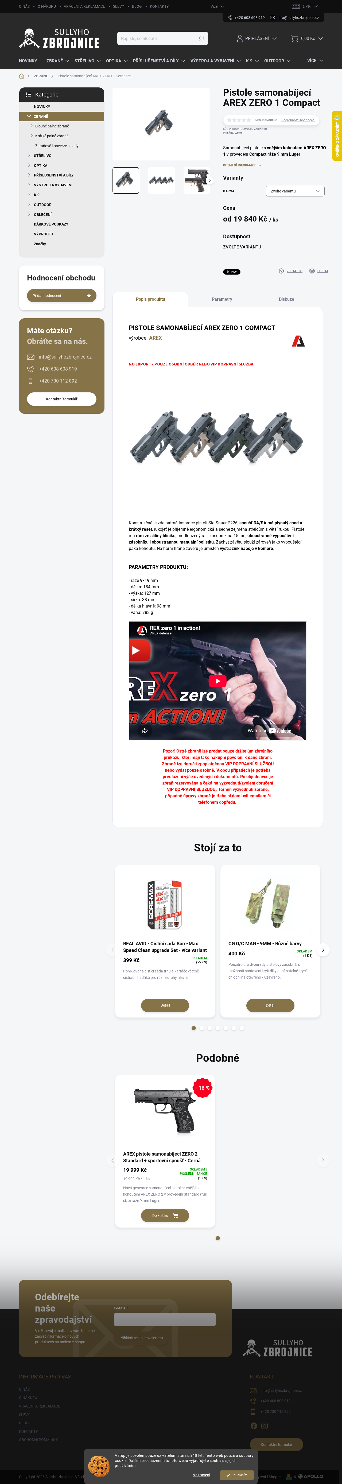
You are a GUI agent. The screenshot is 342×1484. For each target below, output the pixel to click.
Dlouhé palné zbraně (52, 126)
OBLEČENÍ (43, 214)
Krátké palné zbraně (51, 136)
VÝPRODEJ (43, 234)
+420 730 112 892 (58, 381)
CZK (307, 6)
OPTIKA (40, 165)
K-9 (37, 195)
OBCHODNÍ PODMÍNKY (38, 1440)
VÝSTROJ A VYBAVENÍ (53, 185)
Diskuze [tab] (286, 299)
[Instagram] (265, 1425)
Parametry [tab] (222, 299)
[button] (194, 1028)
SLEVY (118, 6)
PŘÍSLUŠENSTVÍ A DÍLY (54, 175)
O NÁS (24, 6)
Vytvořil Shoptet (268, 1477)
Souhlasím (239, 1475)
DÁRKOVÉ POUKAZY (51, 224)
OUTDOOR (43, 205)
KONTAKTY (159, 6)
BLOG (137, 6)
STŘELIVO (43, 156)
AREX (155, 338)
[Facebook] (254, 1425)
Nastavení (201, 1475)
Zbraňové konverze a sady (57, 146)
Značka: (232, 133)
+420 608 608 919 (58, 369)
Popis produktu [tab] (150, 299)
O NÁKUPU (47, 6)
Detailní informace (239, 165)
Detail (165, 1005)
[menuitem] (30, 61)
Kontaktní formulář (61, 399)
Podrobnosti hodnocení (298, 120)
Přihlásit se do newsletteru (141, 1338)
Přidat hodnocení (47, 295)
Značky (40, 244)
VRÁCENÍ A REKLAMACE (84, 6)
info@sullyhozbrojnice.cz (65, 357)
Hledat (201, 38)
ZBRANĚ (41, 116)
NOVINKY (42, 106)
